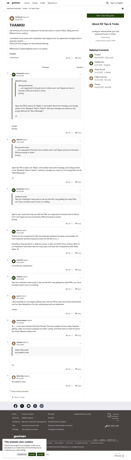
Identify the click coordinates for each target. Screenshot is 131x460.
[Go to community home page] (16, 3)
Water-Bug (20, 376)
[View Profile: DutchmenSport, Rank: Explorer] (14, 322)
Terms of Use (69, 443)
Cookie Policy (20, 448)
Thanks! (98, 55)
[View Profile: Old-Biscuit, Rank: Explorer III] (11, 18)
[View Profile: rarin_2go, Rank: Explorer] (91, 78)
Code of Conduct (28, 414)
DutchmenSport (22, 320)
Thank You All (100, 69)
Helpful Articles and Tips (82, 414)
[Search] (107, 3)
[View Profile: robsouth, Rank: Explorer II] (14, 343)
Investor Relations (59, 443)
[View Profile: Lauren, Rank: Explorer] (14, 297)
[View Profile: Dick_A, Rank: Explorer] (14, 232)
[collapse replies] (8, 73)
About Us (15, 418)
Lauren (19, 296)
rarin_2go (107, 80)
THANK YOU (99, 62)
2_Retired (107, 72)
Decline (32, 454)
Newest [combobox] (80, 67)
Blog (95, 440)
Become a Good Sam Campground (34, 422)
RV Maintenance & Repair (57, 422)
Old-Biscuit (18, 17)
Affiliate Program (27, 418)
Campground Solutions (56, 429)
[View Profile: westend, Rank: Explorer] (14, 278)
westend (19, 276)
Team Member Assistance (97, 443)
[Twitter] (22, 406)
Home (14, 414)
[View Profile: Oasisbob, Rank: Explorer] (91, 63)
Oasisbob (107, 65)
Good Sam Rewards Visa (30, 425)
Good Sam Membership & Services (60, 425)
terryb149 (108, 87)
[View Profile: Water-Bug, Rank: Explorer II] (14, 377)
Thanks (97, 84)
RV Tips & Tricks (34, 8)
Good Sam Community (14, 8)
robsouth (19, 342)
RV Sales (51, 414)
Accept (40, 454)
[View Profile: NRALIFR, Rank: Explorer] (14, 141)
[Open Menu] (122, 8)
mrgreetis (20, 260)
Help (47, 454)
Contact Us (16, 422)
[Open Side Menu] (8, 3)
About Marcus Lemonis (30, 429)
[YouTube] (28, 406)
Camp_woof (109, 57)
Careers (102, 440)
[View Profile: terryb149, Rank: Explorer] (91, 86)
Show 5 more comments (19, 391)
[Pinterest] (41, 406)
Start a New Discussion (105, 16)
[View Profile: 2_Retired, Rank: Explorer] (91, 71)
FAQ (13, 425)
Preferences (22, 454)
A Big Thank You (101, 77)
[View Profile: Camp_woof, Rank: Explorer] (91, 56)
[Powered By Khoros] (119, 455)
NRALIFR (19, 139)
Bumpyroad (20, 73)
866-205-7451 (113, 426)
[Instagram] (35, 406)
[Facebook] (15, 406)
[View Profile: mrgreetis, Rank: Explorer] (14, 261)
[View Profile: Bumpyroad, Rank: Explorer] (14, 75)
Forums (25, 8)
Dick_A (19, 230)
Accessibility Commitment (81, 443)
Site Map (15, 429)
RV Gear (51, 418)
